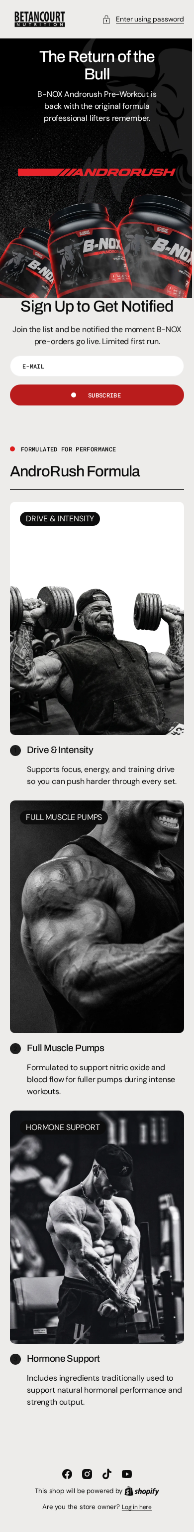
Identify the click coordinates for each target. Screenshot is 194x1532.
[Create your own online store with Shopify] (137, 1491)
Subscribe (100, 395)
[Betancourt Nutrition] (40, 19)
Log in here (133, 1507)
